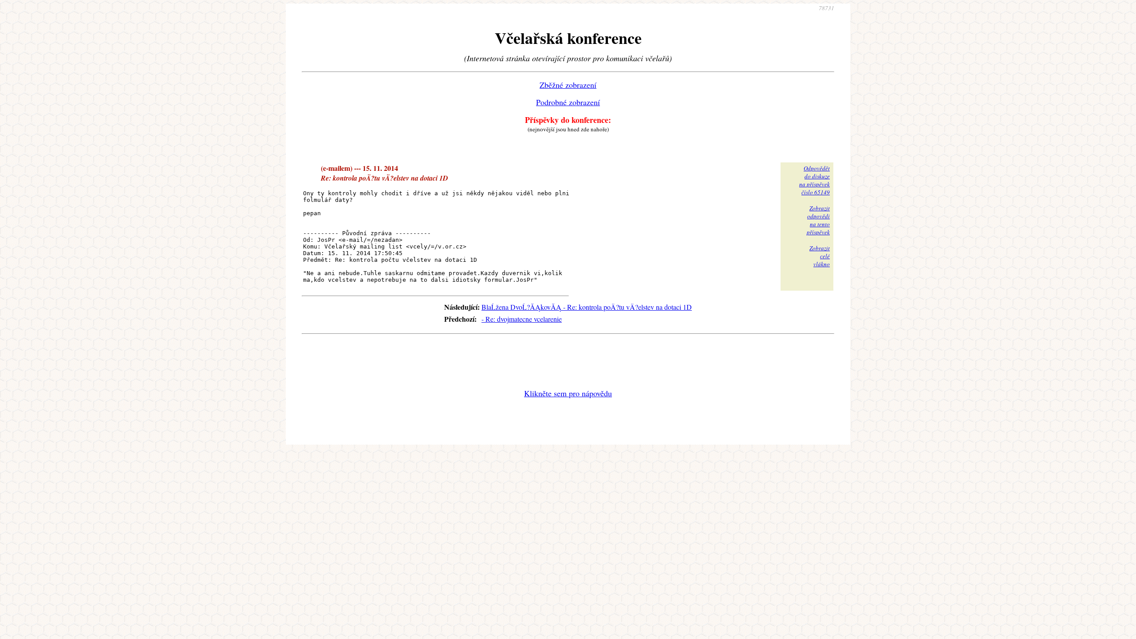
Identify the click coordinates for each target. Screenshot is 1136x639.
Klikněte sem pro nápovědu (568, 393)
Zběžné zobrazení (568, 84)
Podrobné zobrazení (568, 102)
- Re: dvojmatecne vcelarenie (521, 318)
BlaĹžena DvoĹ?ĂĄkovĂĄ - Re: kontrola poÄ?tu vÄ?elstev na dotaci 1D (586, 307)
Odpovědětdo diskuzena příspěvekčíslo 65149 (814, 180)
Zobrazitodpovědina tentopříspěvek (818, 220)
